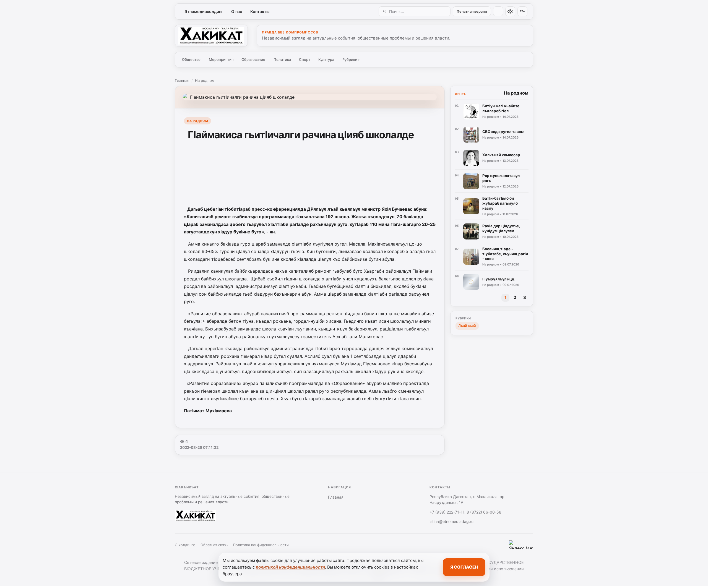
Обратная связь (214, 545)
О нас (236, 11)
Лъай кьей (467, 326)
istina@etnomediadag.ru (451, 521)
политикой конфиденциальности (290, 567)
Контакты (259, 11)
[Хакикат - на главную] (211, 36)
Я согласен (464, 567)
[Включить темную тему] (498, 11)
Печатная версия (472, 11)
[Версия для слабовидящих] (510, 11)
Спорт (304, 59)
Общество (191, 59)
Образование (253, 59)
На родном (205, 80)
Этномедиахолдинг (203, 11)
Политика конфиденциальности (261, 545)
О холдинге (185, 545)
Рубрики (351, 59)
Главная (182, 80)
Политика (282, 59)
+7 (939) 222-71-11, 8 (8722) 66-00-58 (465, 512)
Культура (326, 59)
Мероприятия (221, 59)
